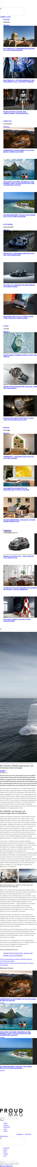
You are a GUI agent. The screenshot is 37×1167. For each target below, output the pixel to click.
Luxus (6, 326)
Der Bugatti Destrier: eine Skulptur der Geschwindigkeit (18, 254)
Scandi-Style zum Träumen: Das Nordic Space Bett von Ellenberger (20, 588)
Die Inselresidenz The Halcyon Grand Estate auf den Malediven (19, 215)
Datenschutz (4, 1136)
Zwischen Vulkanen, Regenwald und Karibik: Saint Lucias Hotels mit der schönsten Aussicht (18, 183)
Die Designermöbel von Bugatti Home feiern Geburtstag (19, 520)
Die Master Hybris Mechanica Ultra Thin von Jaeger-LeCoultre (18, 418)
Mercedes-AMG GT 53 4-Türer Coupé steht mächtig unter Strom (18, 317)
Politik (6, 19)
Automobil (8, 224)
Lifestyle (7, 121)
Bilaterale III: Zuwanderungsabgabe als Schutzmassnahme (19, 49)
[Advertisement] (18, 1089)
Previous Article (4, 959)
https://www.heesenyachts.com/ (9, 949)
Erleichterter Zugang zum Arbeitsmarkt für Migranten (15, 112)
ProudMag (3, 770)
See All (6, 25)
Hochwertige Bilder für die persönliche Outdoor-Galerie (16, 489)
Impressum (28, 1134)
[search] (17, 1118)
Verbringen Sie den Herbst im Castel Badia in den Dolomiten (18, 151)
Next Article (3, 963)
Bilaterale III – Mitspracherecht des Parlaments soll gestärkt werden (19, 81)
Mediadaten (19, 1134)
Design (6, 427)
